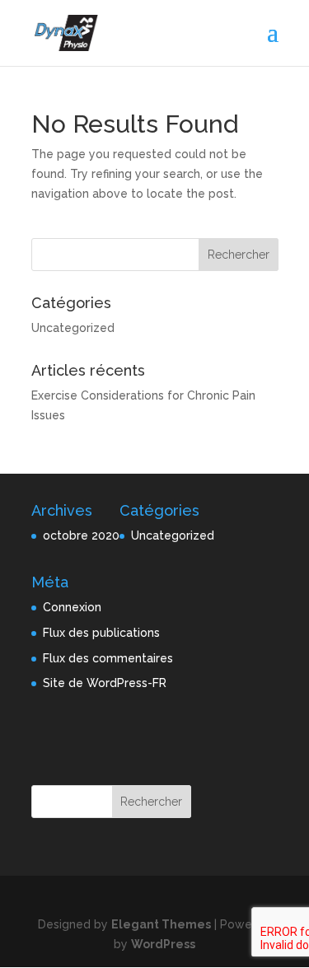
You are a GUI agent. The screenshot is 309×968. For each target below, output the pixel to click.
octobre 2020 (81, 535)
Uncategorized (73, 327)
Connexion (72, 607)
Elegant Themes (161, 924)
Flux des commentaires (108, 658)
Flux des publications (101, 632)
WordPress (163, 944)
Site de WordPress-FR (104, 683)
